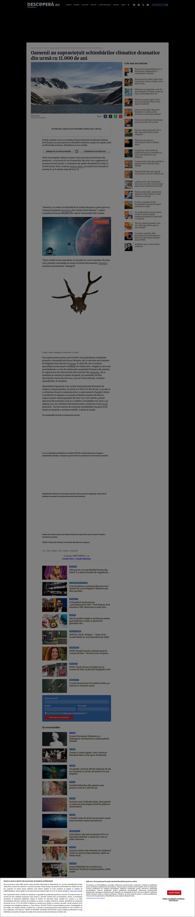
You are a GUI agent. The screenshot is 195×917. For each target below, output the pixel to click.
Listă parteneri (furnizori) (95, 898)
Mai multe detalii (76, 891)
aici (30, 905)
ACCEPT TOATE (174, 892)
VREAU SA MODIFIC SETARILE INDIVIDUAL (173, 899)
